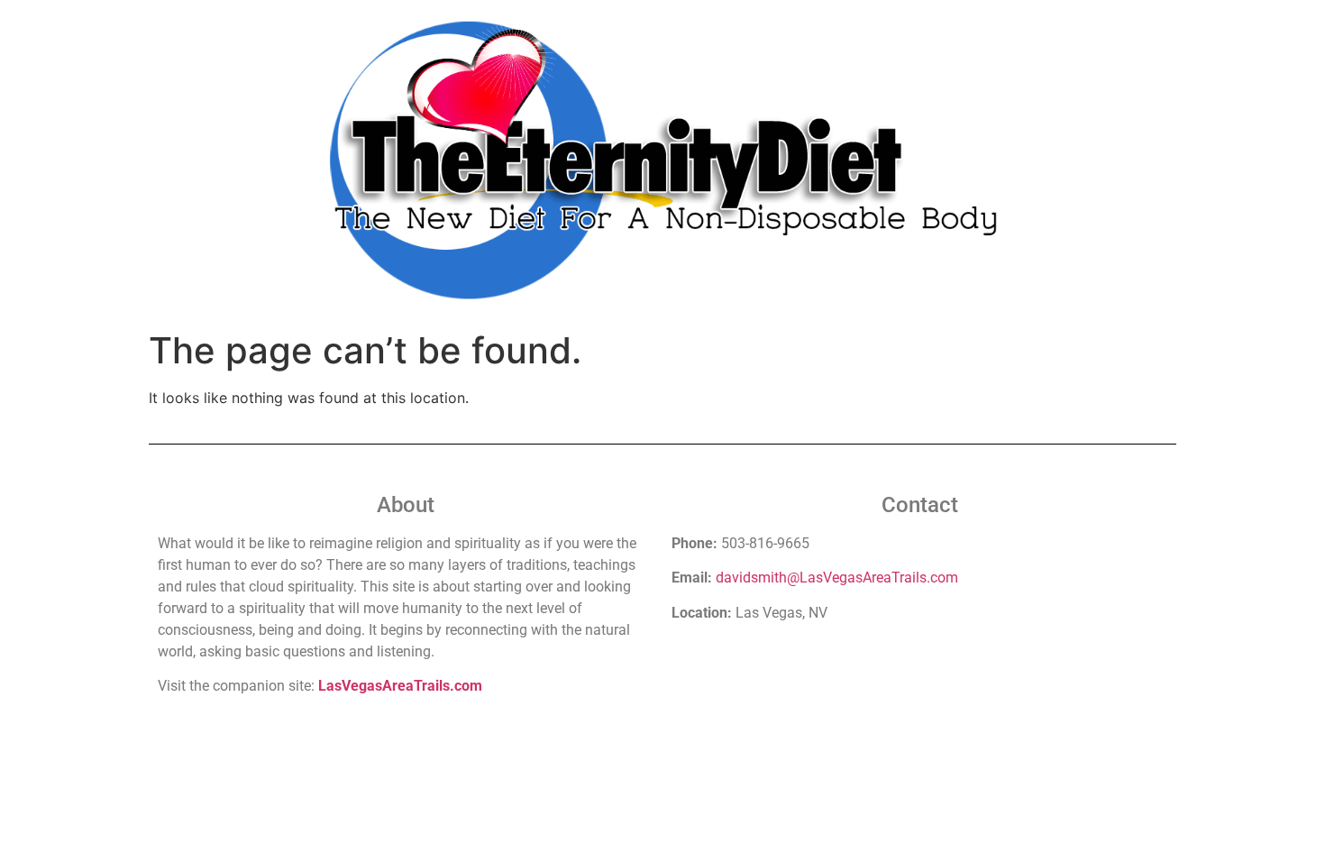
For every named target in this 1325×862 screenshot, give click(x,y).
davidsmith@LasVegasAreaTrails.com (837, 577)
